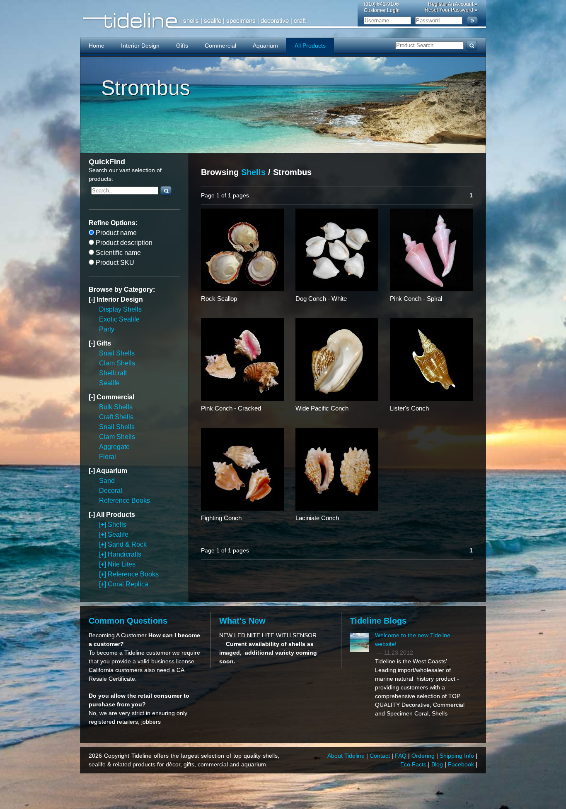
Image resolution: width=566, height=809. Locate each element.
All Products (310, 45)
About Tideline (346, 755)
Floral (107, 456)
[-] (93, 299)
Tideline (283, 20)
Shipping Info (458, 755)
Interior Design (140, 45)
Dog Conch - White (321, 298)
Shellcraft (113, 373)
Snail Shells (117, 353)
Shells (117, 524)
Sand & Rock (127, 544)
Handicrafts (124, 554)
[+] (103, 524)
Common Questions (128, 620)
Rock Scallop (219, 298)
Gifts (182, 45)
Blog (438, 764)
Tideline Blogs (378, 620)
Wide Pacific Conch (321, 408)
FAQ (401, 755)
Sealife (109, 382)
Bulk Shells (116, 407)
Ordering (423, 755)
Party (106, 329)
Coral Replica (128, 584)
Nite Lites (121, 564)
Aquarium (265, 45)
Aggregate (114, 446)
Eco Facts (414, 764)
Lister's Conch (409, 408)
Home (96, 45)
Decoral (110, 490)
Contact (381, 755)
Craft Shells (116, 416)
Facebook (462, 764)
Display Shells (120, 309)
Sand (107, 480)
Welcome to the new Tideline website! (412, 639)
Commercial (220, 45)
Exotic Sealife (119, 319)
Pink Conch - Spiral (416, 298)
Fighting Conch (221, 517)
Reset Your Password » (451, 10)
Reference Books (124, 500)
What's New (242, 620)
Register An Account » (452, 4)
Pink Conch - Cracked (231, 408)
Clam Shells (117, 363)
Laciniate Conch (317, 517)
